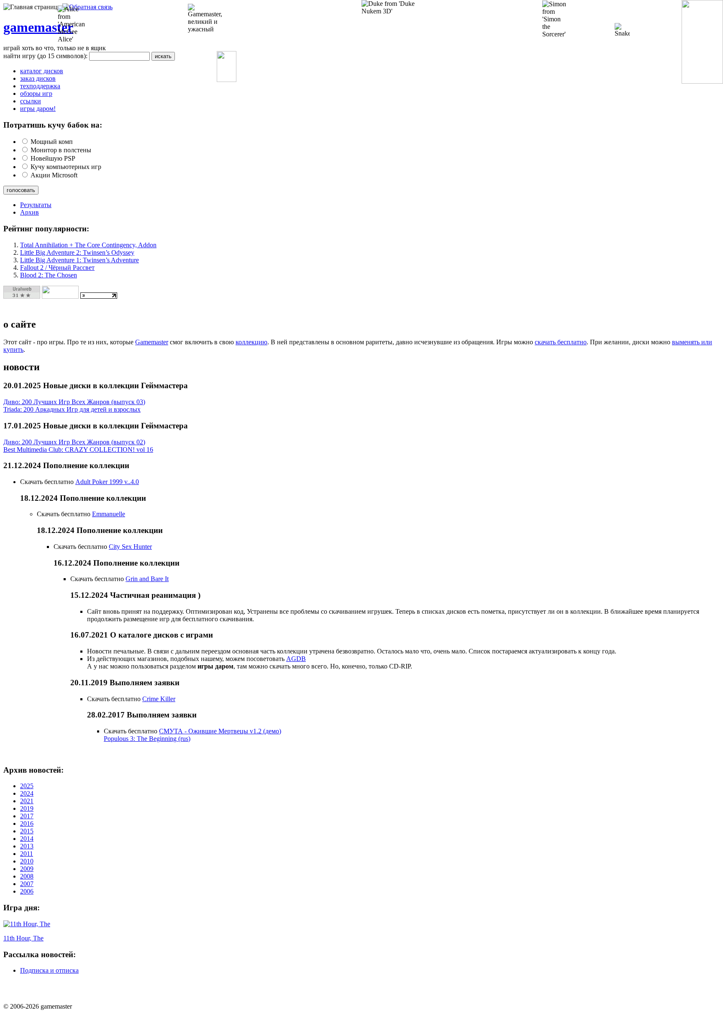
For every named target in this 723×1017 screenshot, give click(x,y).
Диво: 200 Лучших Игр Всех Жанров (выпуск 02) (74, 442)
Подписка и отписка (49, 970)
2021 (26, 800)
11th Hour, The (23, 938)
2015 (26, 831)
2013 (26, 846)
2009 (26, 868)
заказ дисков (38, 78)
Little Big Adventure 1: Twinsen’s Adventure (79, 260)
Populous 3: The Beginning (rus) (147, 738)
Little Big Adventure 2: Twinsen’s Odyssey (77, 252)
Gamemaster (151, 342)
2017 (26, 816)
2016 (26, 823)
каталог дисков (41, 70)
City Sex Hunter (130, 546)
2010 (26, 861)
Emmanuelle (108, 513)
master (53, 27)
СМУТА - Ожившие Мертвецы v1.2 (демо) (220, 731)
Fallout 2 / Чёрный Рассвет (57, 267)
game (18, 27)
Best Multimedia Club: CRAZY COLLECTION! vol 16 (78, 449)
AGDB (296, 658)
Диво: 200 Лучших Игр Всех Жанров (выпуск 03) (74, 401)
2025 (26, 785)
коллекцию (251, 342)
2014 (26, 838)
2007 (26, 883)
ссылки (30, 101)
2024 (26, 793)
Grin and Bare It (147, 578)
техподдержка (40, 86)
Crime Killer (158, 698)
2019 (26, 808)
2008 (26, 876)
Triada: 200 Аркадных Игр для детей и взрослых (72, 409)
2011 (26, 853)
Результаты (35, 204)
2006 (26, 891)
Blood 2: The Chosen (48, 275)
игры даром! (38, 108)
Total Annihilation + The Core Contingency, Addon (88, 244)
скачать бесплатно (561, 342)
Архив (29, 212)
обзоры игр (36, 93)
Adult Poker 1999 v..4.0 (107, 481)
